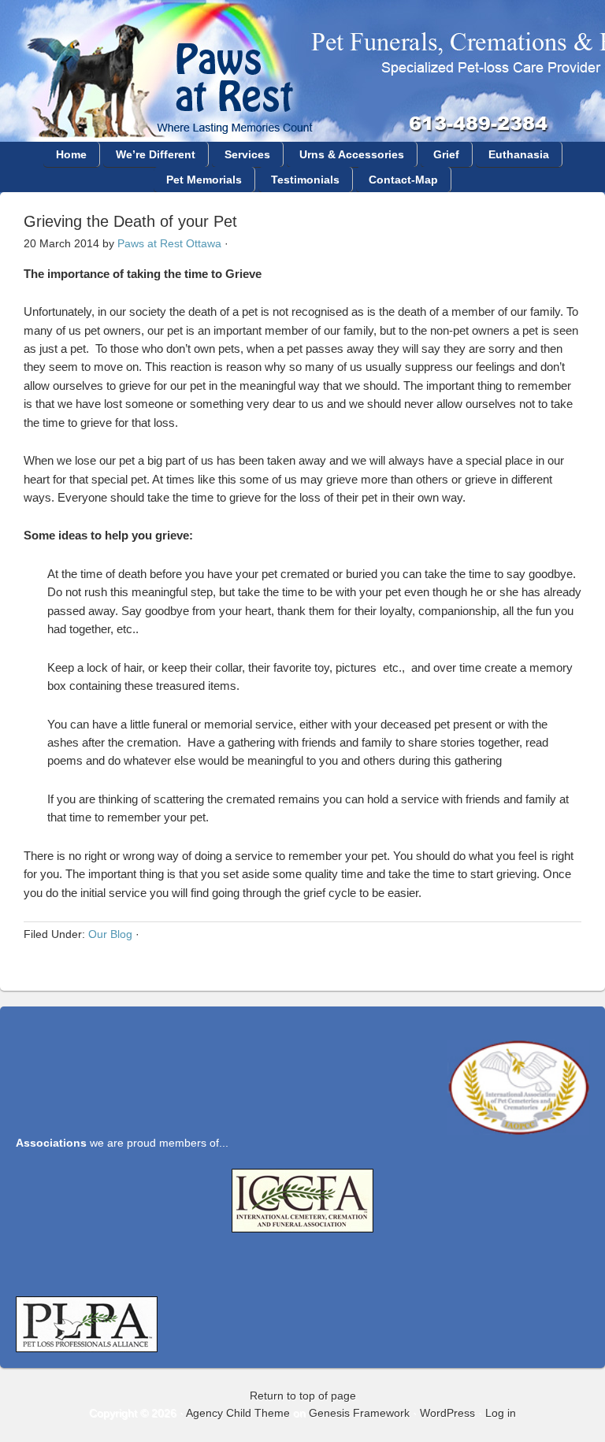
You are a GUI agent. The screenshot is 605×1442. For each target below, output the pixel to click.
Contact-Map (403, 179)
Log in (500, 1413)
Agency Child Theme (238, 1413)
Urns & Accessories (351, 154)
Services (247, 154)
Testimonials (305, 179)
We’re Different (155, 154)
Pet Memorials (204, 179)
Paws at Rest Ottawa (169, 243)
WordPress (447, 1413)
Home (71, 154)
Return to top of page (303, 1395)
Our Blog (110, 934)
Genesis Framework (359, 1413)
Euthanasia (518, 154)
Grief (446, 154)
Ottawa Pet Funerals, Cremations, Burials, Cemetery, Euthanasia (302, 45)
